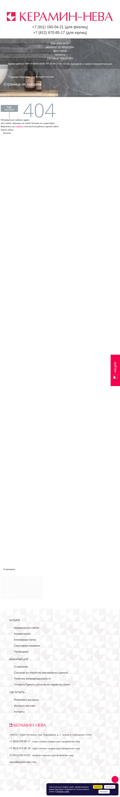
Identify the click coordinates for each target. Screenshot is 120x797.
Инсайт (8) (11, 174)
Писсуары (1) (13, 550)
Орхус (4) (10, 385)
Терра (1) (10, 422)
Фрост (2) (10, 449)
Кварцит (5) (12, 313)
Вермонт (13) (13, 479)
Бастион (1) (12, 283)
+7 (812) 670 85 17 (19, 741)
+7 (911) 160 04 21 (19, 755)
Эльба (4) (10, 260)
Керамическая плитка (26, 627)
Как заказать (60, 43)
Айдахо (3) (11, 460)
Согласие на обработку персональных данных (41, 672)
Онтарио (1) (12, 381)
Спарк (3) (10, 238)
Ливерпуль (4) (13, 193)
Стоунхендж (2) (14, 524)
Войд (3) (10, 294)
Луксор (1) (11, 343)
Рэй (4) (9, 407)
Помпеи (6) (11, 223)
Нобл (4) (10, 362)
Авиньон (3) (12, 276)
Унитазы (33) (12, 547)
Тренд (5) (10, 245)
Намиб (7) (11, 208)
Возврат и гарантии (60, 47)
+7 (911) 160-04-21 (48, 27)
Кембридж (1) (13, 494)
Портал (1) (11, 520)
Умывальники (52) (15, 543)
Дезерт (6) (11, 163)
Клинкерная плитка (25, 639)
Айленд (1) (11, 279)
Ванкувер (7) (12, 159)
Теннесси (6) (12, 528)
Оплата (60, 54)
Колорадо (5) (12, 498)
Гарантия (32, 579)
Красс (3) (10, 505)
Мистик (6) (11, 347)
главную (19, 126)
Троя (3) (10, 426)
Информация (18, 659)
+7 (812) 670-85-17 (49, 32)
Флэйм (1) (11, 434)
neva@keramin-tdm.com (22, 762)
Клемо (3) (10, 324)
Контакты (32, 583)
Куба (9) (10, 509)
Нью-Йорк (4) (13, 215)
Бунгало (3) (12, 155)
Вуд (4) (9, 298)
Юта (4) (9, 535)
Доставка (60, 51)
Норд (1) (10, 366)
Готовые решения (60, 58)
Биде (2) (10, 554)
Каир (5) (10, 486)
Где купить (17, 692)
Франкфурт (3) (13, 445)
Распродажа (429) (13, 565)
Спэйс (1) (10, 415)
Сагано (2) (11, 230)
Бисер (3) (10, 151)
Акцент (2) (11, 144)
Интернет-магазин (24, 705)
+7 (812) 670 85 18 (19, 748)
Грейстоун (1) (13, 302)
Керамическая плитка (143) (19, 136)
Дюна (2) (10, 170)
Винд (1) (10, 291)
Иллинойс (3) (13, 483)
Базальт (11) (12, 471)
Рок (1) (9, 403)
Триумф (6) (11, 249)
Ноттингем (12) (14, 370)
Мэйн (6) (10, 355)
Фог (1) (9, 437)
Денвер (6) (11, 306)
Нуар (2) (10, 373)
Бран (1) (10, 475)
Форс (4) (10, 441)
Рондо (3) (10, 227)
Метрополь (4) (13, 200)
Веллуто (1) (12, 287)
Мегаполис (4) (13, 196)
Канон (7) (10, 181)
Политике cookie (62, 791)
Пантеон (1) (12, 219)
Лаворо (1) (11, 189)
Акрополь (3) (12, 140)
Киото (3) (10, 185)
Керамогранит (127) (14, 272)
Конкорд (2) (12, 501)
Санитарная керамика (27, 645)
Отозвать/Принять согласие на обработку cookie (42, 684)
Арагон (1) (11, 467)
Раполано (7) (12, 400)
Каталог (14, 620)
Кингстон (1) (12, 317)
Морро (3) (11, 351)
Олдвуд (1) (11, 377)
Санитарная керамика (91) (18, 539)
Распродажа (21, 651)
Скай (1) (10, 411)
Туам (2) (10, 531)
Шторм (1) (11, 452)
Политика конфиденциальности (32, 678)
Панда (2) (11, 388)
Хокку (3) (10, 257)
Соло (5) (10, 234)
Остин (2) (10, 516)
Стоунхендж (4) (14, 242)
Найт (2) (10, 358)
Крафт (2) (10, 332)
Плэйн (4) (10, 392)
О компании (21, 666)
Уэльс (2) (10, 430)
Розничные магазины (26, 699)
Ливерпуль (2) (13, 513)
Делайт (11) (12, 166)
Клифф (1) (11, 328)
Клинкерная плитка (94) (16, 456)
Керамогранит (22, 633)
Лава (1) (10, 340)
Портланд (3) (12, 396)
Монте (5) (10, 204)
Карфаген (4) (12, 309)
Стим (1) (10, 419)
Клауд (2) (10, 321)
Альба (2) (10, 148)
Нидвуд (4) (11, 212)
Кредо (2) (10, 336)
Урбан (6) (10, 253)
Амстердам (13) (14, 464)
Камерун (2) (12, 490)
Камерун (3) (12, 178)
